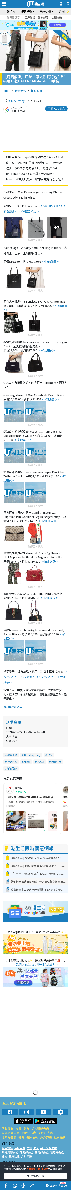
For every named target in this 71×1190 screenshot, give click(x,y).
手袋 (49, 755)
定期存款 (57, 17)
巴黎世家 (12, 761)
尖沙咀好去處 (40, 1128)
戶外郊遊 (46, 1137)
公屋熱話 (30, 17)
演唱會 (11, 11)
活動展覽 (7, 1128)
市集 (18, 1128)
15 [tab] (36, 29)
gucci (26, 761)
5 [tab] (41, 21)
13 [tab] (29, 29)
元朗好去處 (28, 1133)
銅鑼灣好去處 (10, 1133)
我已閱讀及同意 (35, 1176)
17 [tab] (43, 29)
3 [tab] (34, 21)
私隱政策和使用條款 (37, 1169)
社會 (21, 1137)
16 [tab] (40, 29)
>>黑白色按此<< (51, 206)
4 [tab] (38, 21)
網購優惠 (12, 755)
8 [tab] (31, 25)
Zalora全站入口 (13, 707)
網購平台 (56, 761)
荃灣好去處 (45, 1133)
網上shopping (31, 755)
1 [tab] (27, 21)
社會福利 (60, 1137)
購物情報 (20, 91)
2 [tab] (31, 21)
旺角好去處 (9, 1137)
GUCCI (40, 761)
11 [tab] (41, 25)
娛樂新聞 (43, 17)
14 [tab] (33, 29)
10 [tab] (38, 25)
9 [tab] (34, 25)
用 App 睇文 (58, 108)
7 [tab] (27, 25)
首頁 (7, 91)
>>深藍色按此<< (29, 211)
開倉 (26, 1128)
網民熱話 (7, 1148)
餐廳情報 (32, 1137)
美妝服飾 (36, 91)
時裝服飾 (12, 768)
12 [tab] (45, 25)
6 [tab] (45, 21)
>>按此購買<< (51, 261)
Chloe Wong (17, 101)
